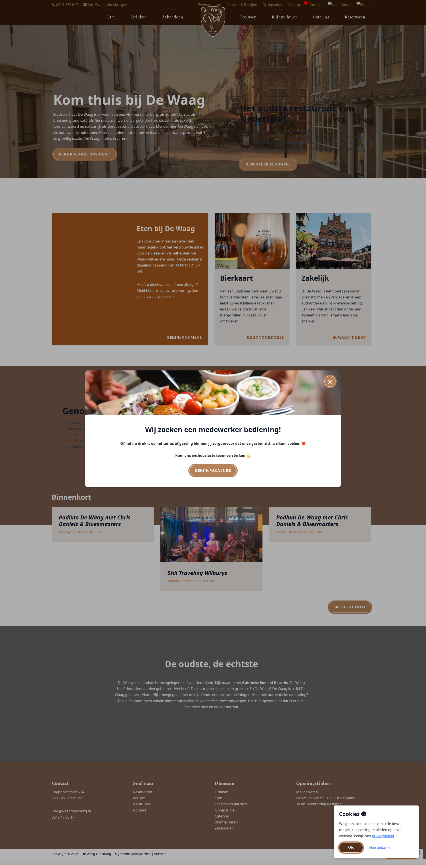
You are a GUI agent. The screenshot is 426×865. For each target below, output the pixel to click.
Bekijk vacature (213, 470)
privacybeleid (383, 835)
